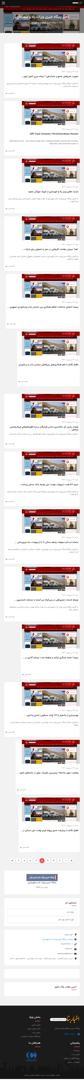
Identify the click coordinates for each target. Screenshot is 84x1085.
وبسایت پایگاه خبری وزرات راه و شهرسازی (57, 939)
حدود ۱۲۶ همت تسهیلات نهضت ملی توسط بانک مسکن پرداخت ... (48, 484)
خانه (60, 22)
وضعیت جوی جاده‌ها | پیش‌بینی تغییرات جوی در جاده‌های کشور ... (47, 772)
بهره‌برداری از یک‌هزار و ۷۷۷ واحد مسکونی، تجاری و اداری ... (51, 715)
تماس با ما (76, 1054)
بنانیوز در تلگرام (69, 1033)
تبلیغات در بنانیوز (73, 1062)
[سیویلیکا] (31, 1056)
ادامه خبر (12, 93)
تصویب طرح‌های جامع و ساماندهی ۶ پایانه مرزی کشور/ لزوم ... (49, 76)
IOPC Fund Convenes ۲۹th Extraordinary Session (54, 134)
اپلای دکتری (36, 1024)
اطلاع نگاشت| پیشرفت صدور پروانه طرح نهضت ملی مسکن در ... (49, 830)
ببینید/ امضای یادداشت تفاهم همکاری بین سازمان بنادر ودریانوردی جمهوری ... (42, 307)
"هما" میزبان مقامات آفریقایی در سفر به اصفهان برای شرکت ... (50, 249)
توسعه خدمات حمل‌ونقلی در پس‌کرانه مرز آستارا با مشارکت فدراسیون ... (46, 600)
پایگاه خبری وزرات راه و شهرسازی (43, 22)
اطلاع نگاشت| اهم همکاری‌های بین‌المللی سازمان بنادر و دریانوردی (48, 364)
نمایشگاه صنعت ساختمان (30, 1036)
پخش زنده (36, 1032)
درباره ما (77, 1050)
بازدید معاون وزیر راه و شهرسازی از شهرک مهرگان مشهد (53, 191)
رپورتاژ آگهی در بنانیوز (72, 1058)
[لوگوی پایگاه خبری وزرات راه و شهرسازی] (42, 877)
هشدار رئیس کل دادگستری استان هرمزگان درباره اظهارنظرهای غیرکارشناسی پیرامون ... (44, 428)
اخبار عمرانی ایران (33, 1028)
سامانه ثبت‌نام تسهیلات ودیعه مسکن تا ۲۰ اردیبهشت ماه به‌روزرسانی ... (46, 542)
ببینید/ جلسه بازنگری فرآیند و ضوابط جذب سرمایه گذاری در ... (50, 657)
